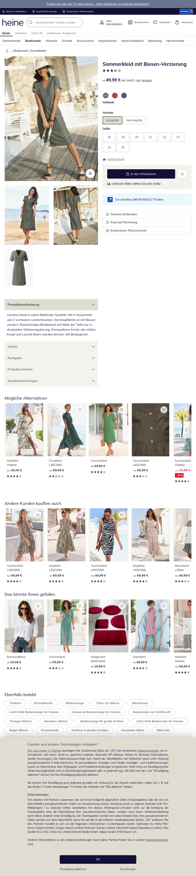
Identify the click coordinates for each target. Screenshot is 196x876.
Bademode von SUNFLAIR (152, 712)
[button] (6, 50)
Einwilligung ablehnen (73, 869)
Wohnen (21, 33)
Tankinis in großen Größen (89, 730)
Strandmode (50, 730)
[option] (106, 95)
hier (121, 770)
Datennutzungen (148, 750)
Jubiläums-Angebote (61, 33)
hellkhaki (108, 102)
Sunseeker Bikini (132, 730)
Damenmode (11, 41)
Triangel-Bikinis (20, 721)
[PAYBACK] (186, 11)
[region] (98, 807)
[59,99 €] (151, 429)
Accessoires (85, 41)
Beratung (155, 41)
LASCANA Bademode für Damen (159, 721)
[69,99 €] (67, 429)
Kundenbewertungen (23, 381)
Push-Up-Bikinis (107, 703)
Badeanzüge (75, 703)
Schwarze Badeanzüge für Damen (96, 712)
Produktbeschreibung (23, 304)
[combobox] (61, 22)
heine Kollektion (133, 41)
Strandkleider (38, 51)
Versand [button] (146, 80)
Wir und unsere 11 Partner (44, 750)
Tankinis (15, 703)
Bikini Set (163, 730)
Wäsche (51, 41)
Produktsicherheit (20, 369)
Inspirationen (107, 41)
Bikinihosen (140, 703)
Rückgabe (15, 358)
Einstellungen (128, 869)
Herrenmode (175, 41)
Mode (6, 33)
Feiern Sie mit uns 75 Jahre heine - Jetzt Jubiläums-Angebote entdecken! (98, 4)
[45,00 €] (24, 429)
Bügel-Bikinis (18, 730)
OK (98, 859)
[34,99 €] (24, 626)
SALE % (36, 33)
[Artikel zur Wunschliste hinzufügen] (182, 174)
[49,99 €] (108, 429)
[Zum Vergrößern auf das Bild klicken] (90, 173)
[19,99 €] (108, 626)
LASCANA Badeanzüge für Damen (34, 712)
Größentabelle (116, 159)
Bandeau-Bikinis (56, 721)
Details (13, 346)
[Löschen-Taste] (78, 22)
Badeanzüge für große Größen (102, 721)
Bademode (33, 41)
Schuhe (67, 41)
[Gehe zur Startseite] (12, 22)
